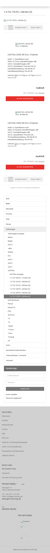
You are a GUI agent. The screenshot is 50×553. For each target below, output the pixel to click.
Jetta (10, 248)
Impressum (6, 416)
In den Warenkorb (25, 99)
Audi (7, 199)
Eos (9, 256)
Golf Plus (11, 270)
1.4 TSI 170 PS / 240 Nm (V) (20, 296)
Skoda (8, 224)
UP (9, 341)
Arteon (10, 237)
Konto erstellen (11, 394)
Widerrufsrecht (7, 425)
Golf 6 (10, 263)
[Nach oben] (43, 549)
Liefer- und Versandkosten (12, 447)
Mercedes (9, 209)
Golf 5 (10, 259)
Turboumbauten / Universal (16, 355)
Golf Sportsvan (13, 300)
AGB (3, 434)
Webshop (16, 550)
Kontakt (5, 420)
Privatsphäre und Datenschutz (13, 451)
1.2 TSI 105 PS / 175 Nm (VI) (20, 278)
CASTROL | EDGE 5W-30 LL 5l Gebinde (23, 123)
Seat (7, 219)
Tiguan (10, 326)
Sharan (10, 252)
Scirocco (11, 315)
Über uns (5, 438)
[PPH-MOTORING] (13, 3)
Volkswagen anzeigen (16, 234)
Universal (9, 360)
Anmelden (25, 389)
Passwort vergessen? (14, 398)
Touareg (11, 337)
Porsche (9, 214)
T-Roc (10, 333)
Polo (9, 311)
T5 (9, 319)
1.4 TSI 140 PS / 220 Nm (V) (20, 289)
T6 (9, 322)
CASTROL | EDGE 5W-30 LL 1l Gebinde (23, 55)
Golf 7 (10, 267)
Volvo (8, 345)
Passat (10, 304)
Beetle (10, 241)
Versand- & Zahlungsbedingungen (14, 442)
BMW (8, 204)
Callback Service (8, 455)
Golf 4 (10, 245)
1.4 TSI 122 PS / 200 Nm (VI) (20, 285)
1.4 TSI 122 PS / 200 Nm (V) (20, 282)
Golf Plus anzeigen (17, 274)
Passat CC (11, 307)
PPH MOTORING (8, 484)
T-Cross (11, 330)
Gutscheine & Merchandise (16, 350)
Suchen (5, 429)
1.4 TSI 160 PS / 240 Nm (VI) (20, 293)
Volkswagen (10, 229)
